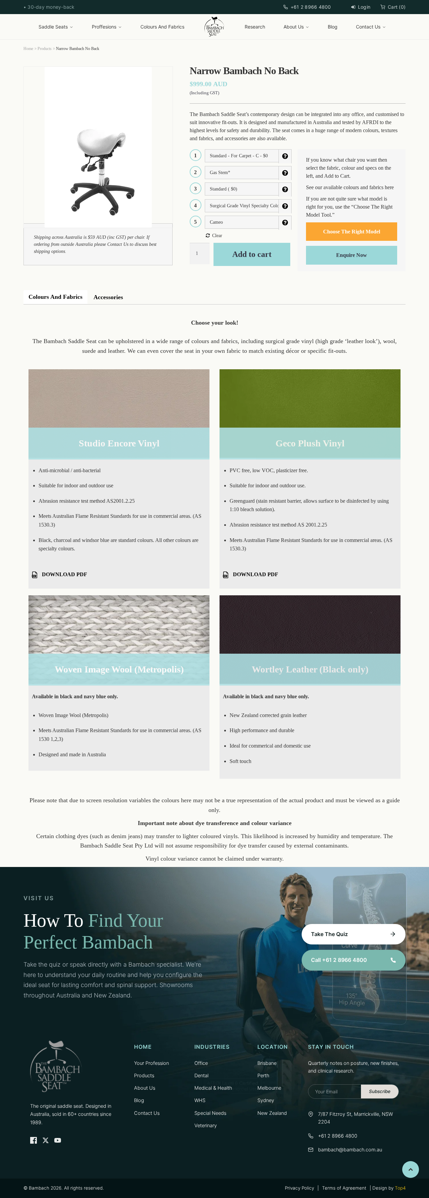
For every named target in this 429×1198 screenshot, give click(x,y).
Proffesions (104, 27)
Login (364, 7)
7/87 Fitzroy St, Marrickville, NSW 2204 (355, 1118)
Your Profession (151, 1063)
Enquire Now (351, 255)
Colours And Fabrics (162, 27)
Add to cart (251, 254)
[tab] (55, 297)
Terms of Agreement (344, 1188)
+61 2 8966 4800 (311, 7)
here (389, 187)
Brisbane (267, 1063)
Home (28, 48)
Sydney (265, 1100)
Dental (201, 1076)
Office (201, 1063)
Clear (217, 235)
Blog (333, 27)
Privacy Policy (299, 1188)
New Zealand (272, 1113)
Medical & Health (213, 1088)
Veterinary (205, 1126)
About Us (294, 27)
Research (255, 27)
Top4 (400, 1188)
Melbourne (269, 1088)
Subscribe (379, 1091)
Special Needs (210, 1113)
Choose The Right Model (351, 231)
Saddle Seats (53, 27)
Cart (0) (397, 7)
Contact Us (368, 27)
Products (45, 48)
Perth (263, 1076)
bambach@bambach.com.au (350, 1150)
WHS (199, 1100)
